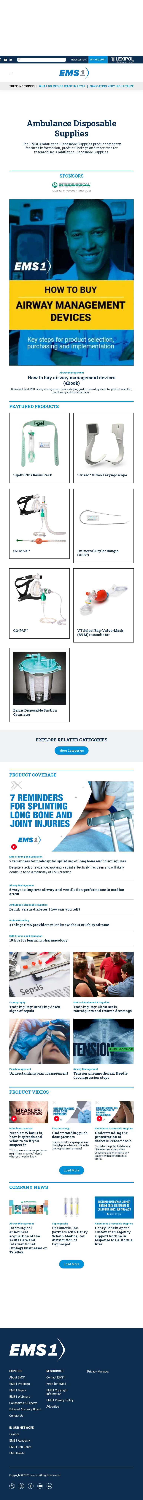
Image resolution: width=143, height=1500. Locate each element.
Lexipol (34, 1475)
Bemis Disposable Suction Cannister (35, 712)
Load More (71, 1170)
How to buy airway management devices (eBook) (71, 380)
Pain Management (20, 1069)
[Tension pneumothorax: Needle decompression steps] (103, 1041)
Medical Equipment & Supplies (91, 1002)
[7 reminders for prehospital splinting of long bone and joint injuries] (71, 816)
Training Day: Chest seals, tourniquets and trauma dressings (102, 1009)
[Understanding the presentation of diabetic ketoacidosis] (114, 1112)
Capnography (17, 1002)
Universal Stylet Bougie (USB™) (97, 553)
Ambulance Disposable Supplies (28, 904)
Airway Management (71, 372)
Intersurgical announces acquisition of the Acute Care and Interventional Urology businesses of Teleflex (28, 1240)
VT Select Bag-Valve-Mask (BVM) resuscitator (100, 632)
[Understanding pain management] (39, 1041)
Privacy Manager (98, 1371)
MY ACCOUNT (98, 59)
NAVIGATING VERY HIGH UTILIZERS (113, 86)
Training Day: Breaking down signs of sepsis (34, 1009)
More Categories (71, 750)
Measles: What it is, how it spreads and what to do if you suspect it (26, 1139)
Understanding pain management (38, 1073)
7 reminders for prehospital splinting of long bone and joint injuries (67, 861)
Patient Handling (19, 920)
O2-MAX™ (21, 551)
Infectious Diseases (21, 1128)
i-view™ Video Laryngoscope (102, 475)
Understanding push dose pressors (70, 1135)
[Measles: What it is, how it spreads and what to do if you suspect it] (28, 1112)
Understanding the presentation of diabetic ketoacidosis (113, 1137)
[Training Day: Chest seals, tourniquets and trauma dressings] (103, 974)
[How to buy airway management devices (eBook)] (71, 282)
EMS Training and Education (25, 856)
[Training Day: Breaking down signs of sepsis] (39, 974)
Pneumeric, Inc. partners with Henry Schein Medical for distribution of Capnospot (70, 1236)
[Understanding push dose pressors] (71, 1112)
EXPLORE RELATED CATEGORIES (71, 740)
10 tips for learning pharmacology (38, 940)
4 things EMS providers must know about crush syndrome (59, 924)
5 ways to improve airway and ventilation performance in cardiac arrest (66, 891)
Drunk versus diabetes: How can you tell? (44, 909)
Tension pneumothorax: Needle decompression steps (100, 1075)
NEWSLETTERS (79, 59)
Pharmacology (60, 1128)
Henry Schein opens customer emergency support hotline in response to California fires (114, 1236)
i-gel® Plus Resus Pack (32, 475)
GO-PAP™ (20, 630)
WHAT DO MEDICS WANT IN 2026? (62, 86)
